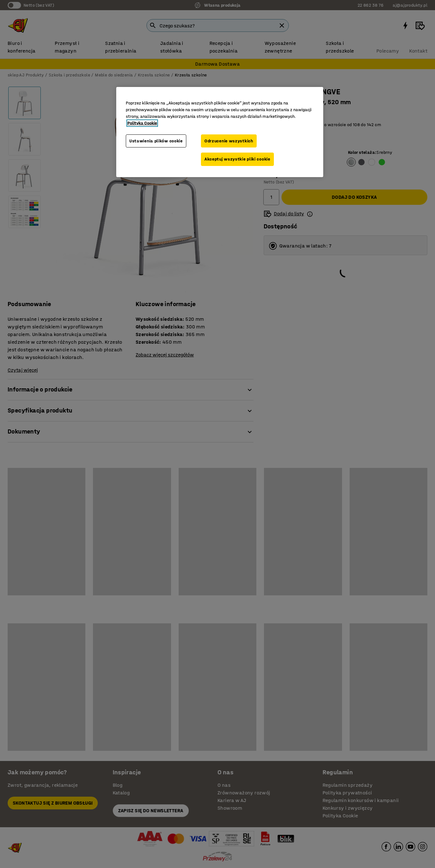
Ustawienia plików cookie (156, 141)
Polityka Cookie (142, 123)
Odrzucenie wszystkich (228, 141)
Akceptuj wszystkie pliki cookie (237, 159)
